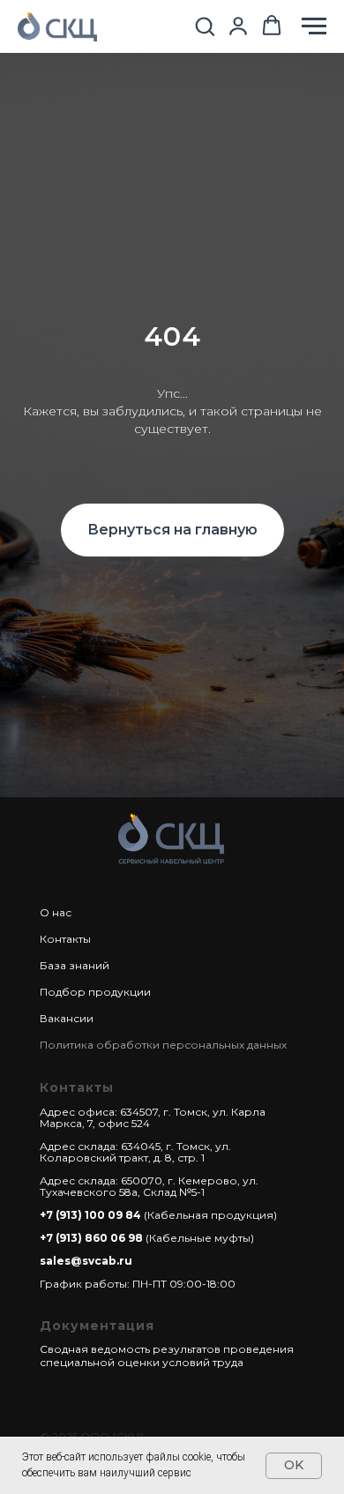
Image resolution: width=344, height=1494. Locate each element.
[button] (204, 25)
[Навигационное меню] (314, 26)
